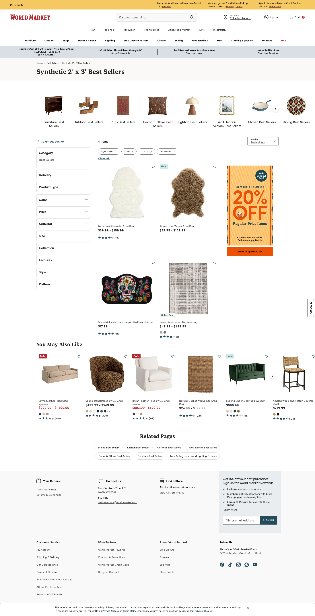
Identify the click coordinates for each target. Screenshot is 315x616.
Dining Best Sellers (108, 447)
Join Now (166, 6)
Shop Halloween (194, 53)
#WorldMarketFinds (250, 553)
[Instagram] (238, 564)
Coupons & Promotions (111, 557)
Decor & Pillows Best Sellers (114, 456)
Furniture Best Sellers (150, 456)
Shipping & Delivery (47, 557)
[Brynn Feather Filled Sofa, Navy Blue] (40, 413)
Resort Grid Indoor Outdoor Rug (178, 322)
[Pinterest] (246, 564)
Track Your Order (46, 489)
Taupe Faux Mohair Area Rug (177, 226)
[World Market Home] (30, 17)
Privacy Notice (110, 611)
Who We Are (167, 549)
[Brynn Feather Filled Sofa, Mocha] (47, 413)
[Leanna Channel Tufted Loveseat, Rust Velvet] (238, 411)
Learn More (275, 6)
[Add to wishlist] (153, 167)
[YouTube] (255, 564)
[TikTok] (230, 564)
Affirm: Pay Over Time (49, 587)
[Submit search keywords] (192, 17)
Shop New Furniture (268, 53)
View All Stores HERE (172, 492)
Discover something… (133, 17)
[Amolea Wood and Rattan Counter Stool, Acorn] (274, 414)
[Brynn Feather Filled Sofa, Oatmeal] (43, 413)
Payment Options (46, 572)
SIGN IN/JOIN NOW (250, 251)
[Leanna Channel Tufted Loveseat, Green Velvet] (234, 411)
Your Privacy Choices (201, 611)
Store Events (167, 572)
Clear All (104, 158)
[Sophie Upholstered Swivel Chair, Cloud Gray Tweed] (90, 411)
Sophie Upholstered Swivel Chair (104, 400)
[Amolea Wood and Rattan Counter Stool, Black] (278, 414)
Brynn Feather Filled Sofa (53, 400)
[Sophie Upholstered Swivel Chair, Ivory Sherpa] (94, 411)
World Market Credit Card (113, 564)
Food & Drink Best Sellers (203, 447)
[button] (30, 40)
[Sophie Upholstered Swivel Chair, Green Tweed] (101, 411)
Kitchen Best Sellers (138, 447)
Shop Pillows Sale (120, 53)
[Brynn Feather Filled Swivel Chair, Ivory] (137, 413)
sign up (268, 520)
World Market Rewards (111, 549)
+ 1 (108, 411)
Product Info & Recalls (49, 594)
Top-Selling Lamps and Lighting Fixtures (193, 456)
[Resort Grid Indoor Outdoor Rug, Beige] (161, 332)
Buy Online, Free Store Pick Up (54, 579)
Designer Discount (108, 572)
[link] (297, 17)
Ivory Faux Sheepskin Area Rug (116, 226)
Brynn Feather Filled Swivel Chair (151, 400)
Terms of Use (130, 611)
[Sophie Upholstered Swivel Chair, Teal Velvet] (105, 411)
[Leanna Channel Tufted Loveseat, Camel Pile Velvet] (227, 411)
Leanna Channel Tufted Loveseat (245, 400)
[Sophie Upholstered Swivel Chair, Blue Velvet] (97, 411)
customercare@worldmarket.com (117, 502)
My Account (43, 549)
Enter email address (240, 520)
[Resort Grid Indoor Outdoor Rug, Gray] (164, 332)
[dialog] (157, 609)
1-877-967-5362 (107, 492)
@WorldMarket (229, 553)
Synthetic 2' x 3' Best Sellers (76, 63)
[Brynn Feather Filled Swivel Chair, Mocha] (141, 413)
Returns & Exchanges (48, 494)
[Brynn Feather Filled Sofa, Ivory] (51, 413)
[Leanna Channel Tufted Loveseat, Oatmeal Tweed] (231, 411)
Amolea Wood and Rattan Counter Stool (293, 402)
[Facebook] (222, 564)
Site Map (165, 564)
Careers (164, 557)
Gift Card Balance (47, 564)
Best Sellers (52, 63)
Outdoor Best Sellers (169, 447)
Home (39, 63)
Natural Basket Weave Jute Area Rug (198, 402)
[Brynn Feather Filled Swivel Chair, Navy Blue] (133, 413)
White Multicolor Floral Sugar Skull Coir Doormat (126, 322)
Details (239, 6)
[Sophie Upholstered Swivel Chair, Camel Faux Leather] (86, 411)
